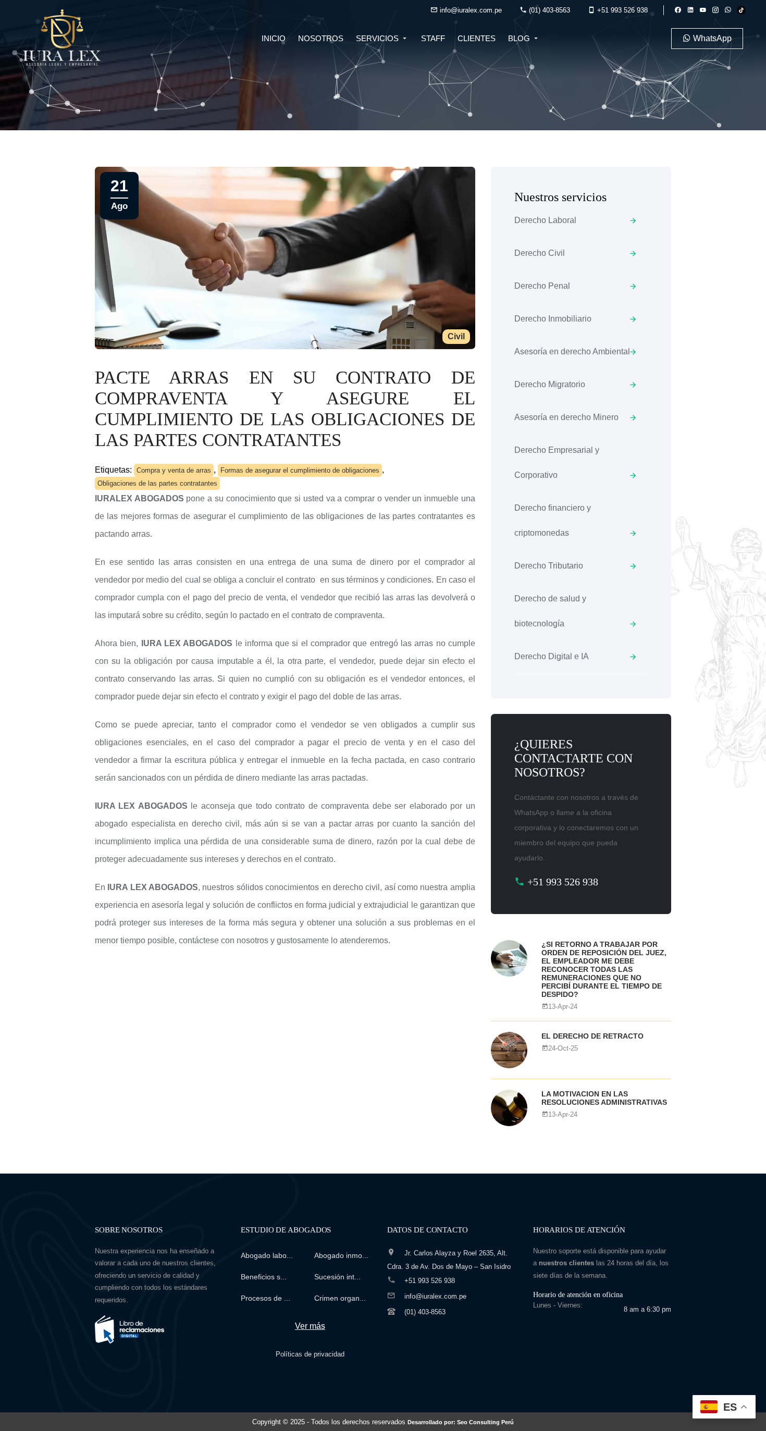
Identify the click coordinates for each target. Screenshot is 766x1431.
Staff (433, 38)
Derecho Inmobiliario (552, 318)
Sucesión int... (337, 1277)
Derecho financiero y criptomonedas (552, 520)
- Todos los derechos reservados (410, 1422)
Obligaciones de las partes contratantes (157, 483)
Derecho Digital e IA (551, 656)
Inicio (274, 38)
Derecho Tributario (548, 565)
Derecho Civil (539, 253)
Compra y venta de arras (174, 470)
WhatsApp (711, 38)
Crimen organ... (340, 1298)
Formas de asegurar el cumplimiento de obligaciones (299, 470)
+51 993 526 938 (621, 10)
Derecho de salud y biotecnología (550, 611)
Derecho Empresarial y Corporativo (556, 462)
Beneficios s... (264, 1277)
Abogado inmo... (341, 1255)
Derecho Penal (542, 285)
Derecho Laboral (545, 220)
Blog (520, 38)
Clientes (477, 38)
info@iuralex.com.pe (470, 10)
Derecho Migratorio (549, 384)
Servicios (378, 38)
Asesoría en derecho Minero (566, 417)
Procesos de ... (265, 1298)
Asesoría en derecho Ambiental (572, 351)
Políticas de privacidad (310, 1354)
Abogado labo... (267, 1255)
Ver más (310, 1326)
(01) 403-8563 (548, 10)
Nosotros (320, 38)
